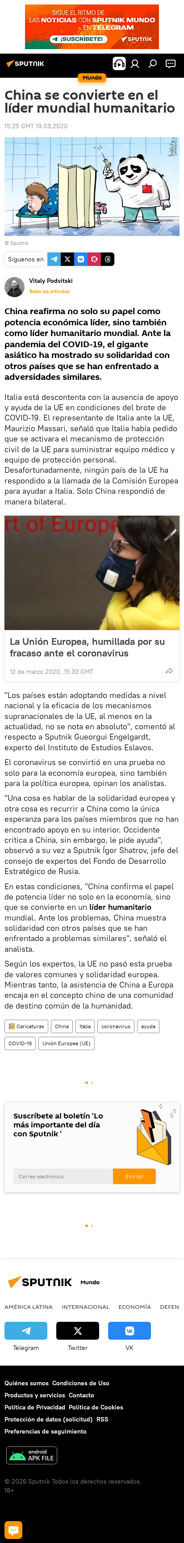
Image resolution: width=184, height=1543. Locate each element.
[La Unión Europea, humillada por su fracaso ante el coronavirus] (92, 573)
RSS (102, 1419)
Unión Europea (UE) (66, 1043)
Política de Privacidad (34, 1407)
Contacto (81, 1395)
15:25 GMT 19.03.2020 (36, 126)
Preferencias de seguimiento (45, 1431)
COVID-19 (20, 1043)
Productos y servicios (34, 1395)
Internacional (85, 1307)
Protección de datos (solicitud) (48, 1419)
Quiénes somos (26, 1383)
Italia (85, 1026)
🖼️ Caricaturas (26, 1026)
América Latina (28, 1307)
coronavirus (115, 1026)
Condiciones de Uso (80, 1383)
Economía (134, 1307)
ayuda (148, 1026)
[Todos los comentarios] (13, 1530)
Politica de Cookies (96, 1407)
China (62, 1026)
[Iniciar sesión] (135, 63)
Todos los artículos (49, 291)
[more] (169, 671)
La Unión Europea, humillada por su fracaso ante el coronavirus (87, 647)
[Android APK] (31, 1456)
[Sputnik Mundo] (26, 67)
